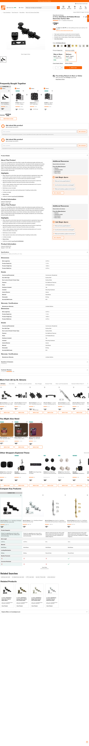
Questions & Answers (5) (67, 20)
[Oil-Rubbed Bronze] (69, 45)
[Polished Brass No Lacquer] (76, 45)
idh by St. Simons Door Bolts (32, 12)
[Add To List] (84, 17)
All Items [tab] (3, 383)
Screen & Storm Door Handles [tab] (79, 383)
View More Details (58, 38)
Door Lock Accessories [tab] (62, 383)
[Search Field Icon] (58, 7)
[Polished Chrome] (79, 45)
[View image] (3, 59)
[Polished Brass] (72, 45)
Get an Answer (82, 131)
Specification (57, 171)
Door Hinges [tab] (38, 383)
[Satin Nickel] (87, 45)
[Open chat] (88, 18)
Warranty (56, 168)
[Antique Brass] (54, 45)
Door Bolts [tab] (12, 383)
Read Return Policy (60, 79)
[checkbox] (15, 88)
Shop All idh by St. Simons (59, 164)
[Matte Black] (65, 45)
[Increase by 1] (61, 67)
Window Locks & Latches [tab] (25, 383)
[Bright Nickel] (61, 45)
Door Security (15, 12)
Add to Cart (74, 67)
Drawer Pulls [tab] (48, 383)
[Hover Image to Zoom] (25, 34)
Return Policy (6, 194)
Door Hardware (6, 12)
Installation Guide (58, 169)
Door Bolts (22, 12)
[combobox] (41, 7)
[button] (44, 155)
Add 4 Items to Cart (8, 118)
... (1, 12)
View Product (5, 605)
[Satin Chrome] (83, 45)
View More (44, 567)
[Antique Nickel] (58, 45)
